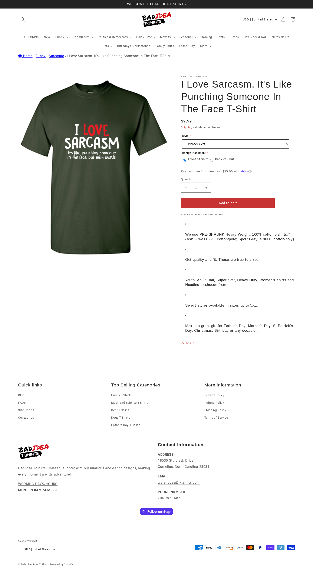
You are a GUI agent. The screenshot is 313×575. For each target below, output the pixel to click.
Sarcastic (56, 56)
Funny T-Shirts (121, 395)
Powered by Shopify (61, 564)
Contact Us (26, 417)
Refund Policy (214, 402)
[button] (22, 19)
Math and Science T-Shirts (129, 402)
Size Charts (26, 410)
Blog (21, 395)
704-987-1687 (169, 498)
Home (27, 56)
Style (185, 135)
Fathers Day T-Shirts (125, 425)
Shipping (186, 127)
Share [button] (190, 342)
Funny (41, 56)
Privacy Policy (214, 395)
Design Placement (193, 152)
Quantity (186, 179)
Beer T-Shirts (120, 410)
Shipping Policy (215, 410)
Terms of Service (216, 417)
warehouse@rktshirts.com (179, 482)
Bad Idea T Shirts (38, 564)
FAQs (22, 402)
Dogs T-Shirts (120, 417)
